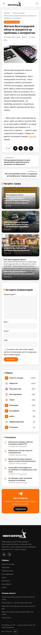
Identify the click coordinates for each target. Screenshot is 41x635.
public (4, 587)
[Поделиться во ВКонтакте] (20, 148)
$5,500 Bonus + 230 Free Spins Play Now (17, 603)
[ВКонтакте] (4, 554)
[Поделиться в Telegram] (15, 148)
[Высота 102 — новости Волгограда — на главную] (14, 3)
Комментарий (10, 294)
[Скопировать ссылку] (31, 148)
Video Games (6, 618)
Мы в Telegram (7, 631)
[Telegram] (9, 554)
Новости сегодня (18, 13)
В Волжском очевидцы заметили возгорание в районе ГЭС (20, 443)
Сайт (6, 340)
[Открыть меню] (4, 3)
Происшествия (7, 571)
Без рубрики (6, 584)
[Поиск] (37, 3)
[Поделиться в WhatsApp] (26, 148)
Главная (6, 13)
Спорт (4, 577)
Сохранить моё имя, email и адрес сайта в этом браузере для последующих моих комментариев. (20, 352)
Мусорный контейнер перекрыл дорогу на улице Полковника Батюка (22, 460)
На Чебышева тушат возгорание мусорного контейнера (20, 479)
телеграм (32, 136)
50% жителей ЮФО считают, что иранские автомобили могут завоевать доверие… (21, 173)
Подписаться (20, 509)
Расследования (7, 574)
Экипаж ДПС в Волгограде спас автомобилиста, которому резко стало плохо (22, 470)
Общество (5, 567)
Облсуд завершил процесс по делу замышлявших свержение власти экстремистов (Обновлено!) (17, 161)
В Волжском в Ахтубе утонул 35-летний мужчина (20, 451)
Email (6, 331)
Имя (6, 322)
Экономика (6, 581)
